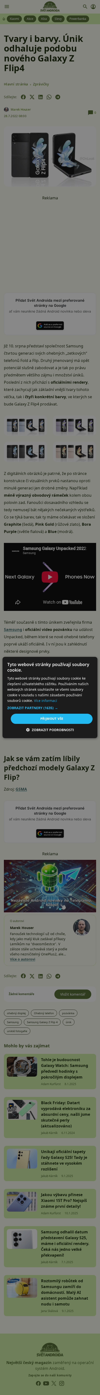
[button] (49, 708)
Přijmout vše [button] (51, 718)
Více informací (45, 700)
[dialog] (50, 697)
